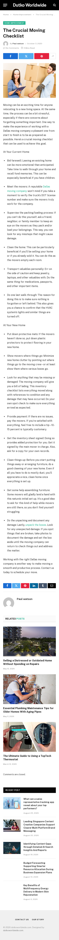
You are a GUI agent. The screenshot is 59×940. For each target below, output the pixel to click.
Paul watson (18, 43)
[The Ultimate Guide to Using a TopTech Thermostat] (29, 737)
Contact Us (22, 919)
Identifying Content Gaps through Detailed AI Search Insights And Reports (38, 847)
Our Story (38, 919)
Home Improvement (14, 23)
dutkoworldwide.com (13, 930)
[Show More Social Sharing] (53, 56)
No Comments (12, 48)
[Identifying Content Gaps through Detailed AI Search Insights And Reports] (12, 848)
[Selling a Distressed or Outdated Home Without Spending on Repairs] (29, 641)
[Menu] (5, 5)
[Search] (54, 5)
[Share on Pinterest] (41, 56)
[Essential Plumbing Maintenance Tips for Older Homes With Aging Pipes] (29, 689)
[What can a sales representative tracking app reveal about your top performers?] (12, 803)
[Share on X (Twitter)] (26, 56)
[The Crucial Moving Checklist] (29, 80)
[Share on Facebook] (10, 56)
